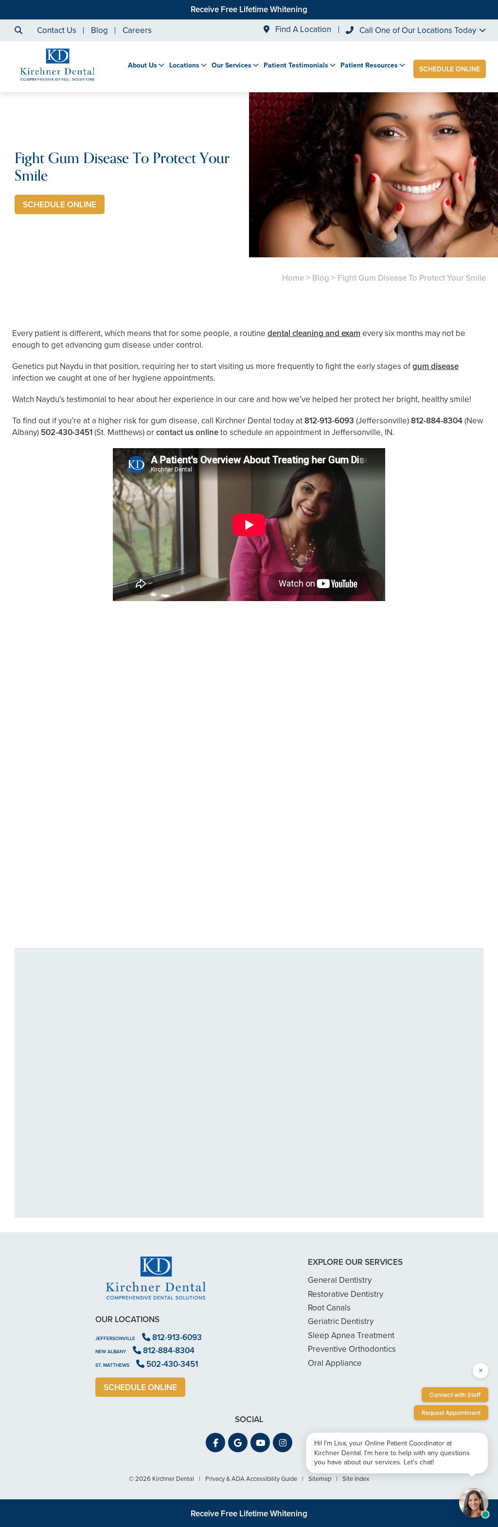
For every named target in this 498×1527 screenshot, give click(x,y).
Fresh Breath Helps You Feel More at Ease (249, 867)
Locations (184, 65)
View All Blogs (249, 936)
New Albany (110, 1351)
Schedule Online (449, 69)
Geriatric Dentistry (341, 1321)
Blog (99, 30)
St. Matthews (112, 1365)
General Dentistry (340, 1280)
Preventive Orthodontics (352, 1349)
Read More (41, 894)
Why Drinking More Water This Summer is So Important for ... (410, 867)
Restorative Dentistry (345, 1294)
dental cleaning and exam (313, 333)
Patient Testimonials (296, 65)
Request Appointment (451, 1412)
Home (293, 278)
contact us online (187, 432)
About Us (142, 65)
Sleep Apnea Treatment (351, 1335)
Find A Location (302, 29)
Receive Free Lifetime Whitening (249, 9)
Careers (137, 30)
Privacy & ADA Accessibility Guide (251, 1478)
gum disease (435, 366)
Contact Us (56, 30)
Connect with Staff (454, 1394)
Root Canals (329, 1308)
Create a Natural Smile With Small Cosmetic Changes (88, 867)
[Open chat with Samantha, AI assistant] (473, 1502)
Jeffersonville (115, 1338)
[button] (215, 1442)
